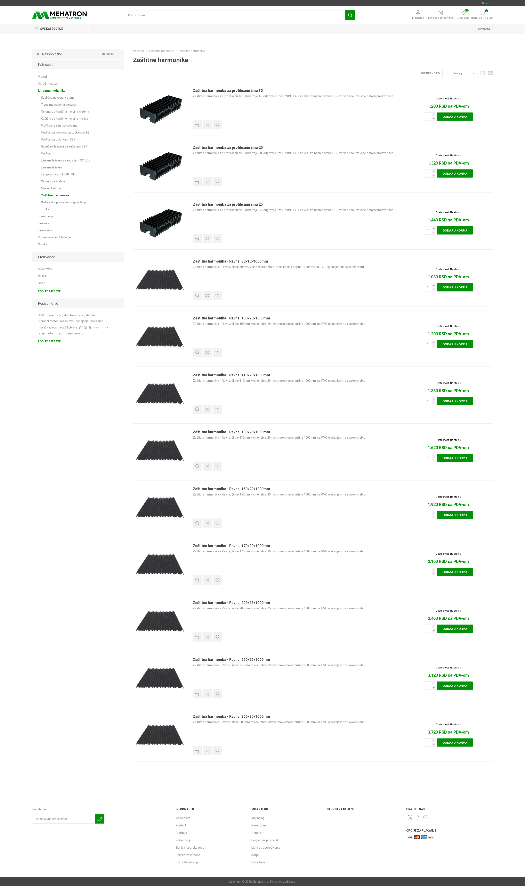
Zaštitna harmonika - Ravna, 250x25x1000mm (231, 659)
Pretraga (350, 15)
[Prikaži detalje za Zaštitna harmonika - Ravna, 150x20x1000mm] (160, 507)
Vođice (46, 153)
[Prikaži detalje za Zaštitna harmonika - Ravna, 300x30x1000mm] (160, 735)
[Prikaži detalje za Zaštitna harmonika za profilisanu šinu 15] (160, 109)
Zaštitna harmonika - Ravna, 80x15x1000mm (230, 261)
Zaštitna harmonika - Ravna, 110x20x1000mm (231, 375)
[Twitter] (410, 817)
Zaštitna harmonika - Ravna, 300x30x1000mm (231, 716)
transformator (74, 333)
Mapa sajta (183, 818)
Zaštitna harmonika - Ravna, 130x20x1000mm (231, 432)
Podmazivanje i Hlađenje (54, 237)
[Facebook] (418, 817)
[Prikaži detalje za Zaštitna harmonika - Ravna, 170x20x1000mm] (160, 564)
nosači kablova (68, 327)
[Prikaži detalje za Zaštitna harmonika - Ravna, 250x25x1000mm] (160, 678)
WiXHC (42, 276)
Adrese (256, 833)
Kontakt (181, 825)
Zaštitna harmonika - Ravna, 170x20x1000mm (231, 546)
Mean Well (45, 269)
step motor (100, 327)
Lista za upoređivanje (440, 17)
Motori (42, 76)
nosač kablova (48, 327)
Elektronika (45, 230)
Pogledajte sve (49, 291)
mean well (67, 321)
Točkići (45, 209)
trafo (60, 333)
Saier (41, 283)
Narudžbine (258, 825)
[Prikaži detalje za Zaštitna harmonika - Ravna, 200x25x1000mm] (160, 621)
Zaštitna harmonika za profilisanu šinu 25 (228, 204)
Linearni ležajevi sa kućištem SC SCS (65, 160)
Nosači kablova (51, 188)
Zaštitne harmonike (55, 195)
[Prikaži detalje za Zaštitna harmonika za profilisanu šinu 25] (160, 222)
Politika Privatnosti (188, 855)
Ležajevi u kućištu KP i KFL (58, 174)
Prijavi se (99, 819)
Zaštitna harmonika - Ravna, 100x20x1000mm (231, 318)
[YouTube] (425, 817)
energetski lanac (66, 315)
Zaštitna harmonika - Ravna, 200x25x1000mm (231, 602)
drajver (50, 315)
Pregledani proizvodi (264, 840)
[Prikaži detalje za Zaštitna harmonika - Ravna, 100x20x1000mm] (160, 336)
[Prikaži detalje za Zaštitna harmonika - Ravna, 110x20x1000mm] (160, 393)
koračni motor (48, 321)
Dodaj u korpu (455, 116)
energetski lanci (88, 315)
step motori (47, 333)
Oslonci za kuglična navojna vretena (65, 111)
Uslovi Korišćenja (187, 862)
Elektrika (43, 223)
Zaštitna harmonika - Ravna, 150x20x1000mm (231, 489)
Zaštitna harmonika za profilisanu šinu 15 (228, 90)
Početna (138, 51)
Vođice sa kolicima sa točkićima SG (65, 132)
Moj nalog (418, 17)
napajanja (82, 321)
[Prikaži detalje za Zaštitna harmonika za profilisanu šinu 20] (160, 165)
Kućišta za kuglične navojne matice (64, 118)
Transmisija (45, 216)
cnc (41, 315)
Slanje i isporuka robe (190, 847)
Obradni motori (48, 83)
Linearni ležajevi (51, 167)
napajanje (96, 321)
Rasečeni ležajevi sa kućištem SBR (64, 146)
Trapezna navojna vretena (58, 104)
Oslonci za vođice (53, 181)
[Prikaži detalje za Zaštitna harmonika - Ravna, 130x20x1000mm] (160, 450)
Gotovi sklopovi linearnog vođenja (63, 202)
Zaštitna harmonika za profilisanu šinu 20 (228, 147)
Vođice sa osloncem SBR (58, 139)
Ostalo (42, 244)
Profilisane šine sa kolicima (59, 125)
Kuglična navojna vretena (57, 97)
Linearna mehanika (51, 90)
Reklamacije (184, 840)
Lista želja (258, 862)
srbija (85, 327)
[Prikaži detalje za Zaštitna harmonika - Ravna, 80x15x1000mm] (160, 279)
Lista (490, 73)
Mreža (482, 73)
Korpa (255, 855)
